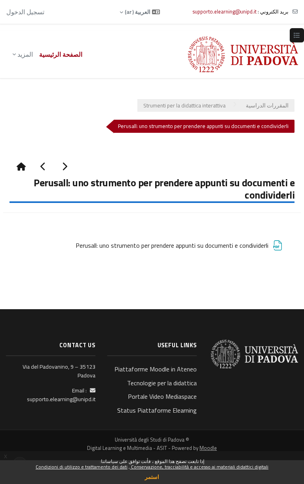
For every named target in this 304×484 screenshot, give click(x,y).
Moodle (208, 448)
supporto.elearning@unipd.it (224, 11)
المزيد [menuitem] (25, 54)
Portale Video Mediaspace (162, 396)
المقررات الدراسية (267, 105)
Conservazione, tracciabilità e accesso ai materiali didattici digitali (199, 467)
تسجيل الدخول (25, 12)
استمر (152, 477)
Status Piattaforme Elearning (157, 410)
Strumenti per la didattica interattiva (184, 105)
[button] (140, 12)
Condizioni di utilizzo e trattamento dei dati (81, 467)
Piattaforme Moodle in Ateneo (155, 369)
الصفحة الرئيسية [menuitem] (60, 54)
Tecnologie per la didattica (162, 383)
